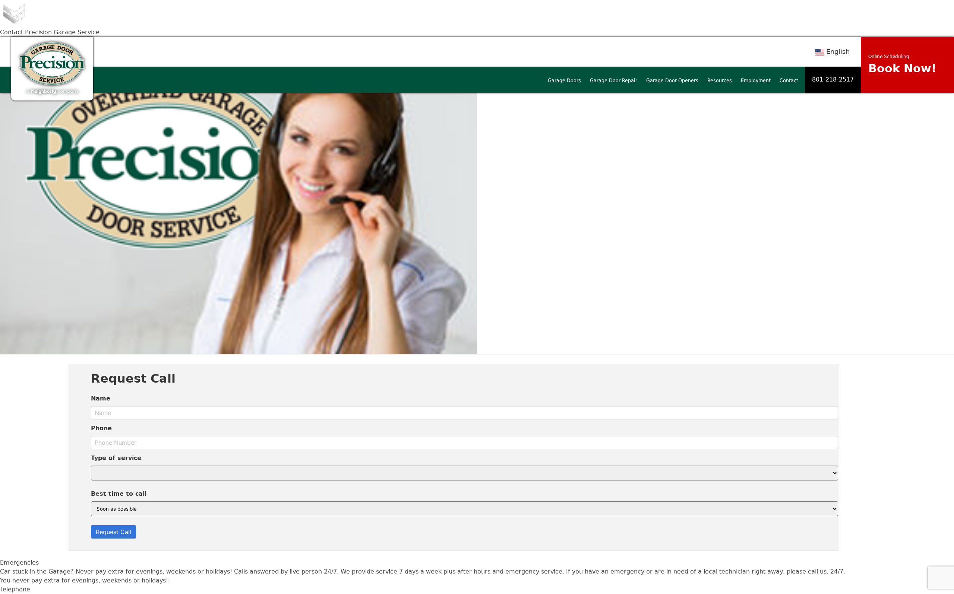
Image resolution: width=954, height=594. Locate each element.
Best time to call (118, 493)
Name (100, 398)
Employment (756, 80)
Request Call (113, 532)
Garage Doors (564, 80)
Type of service (116, 458)
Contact (789, 80)
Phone (101, 428)
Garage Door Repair (613, 80)
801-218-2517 (833, 79)
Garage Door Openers (672, 80)
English (838, 51)
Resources (719, 80)
